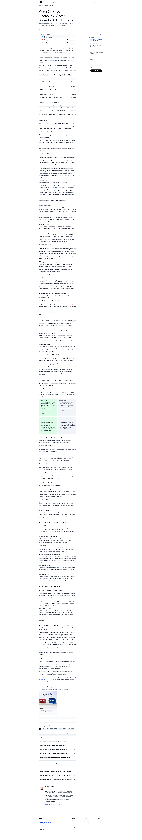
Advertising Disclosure (99, 837)
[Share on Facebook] (94, 35)
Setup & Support (71, 728)
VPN (46, 2)
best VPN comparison (52, 60)
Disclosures (86, 824)
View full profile (48, 804)
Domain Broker (58, 2)
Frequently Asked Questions (95, 62)
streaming (57, 567)
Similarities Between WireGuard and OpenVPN (96, 49)
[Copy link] (90, 35)
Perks (95, 1)
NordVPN (42, 185)
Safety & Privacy (62, 728)
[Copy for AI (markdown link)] (101, 35)
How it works (45, 728)
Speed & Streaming (53, 728)
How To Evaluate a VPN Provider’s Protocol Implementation (95, 57)
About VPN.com (100, 820)
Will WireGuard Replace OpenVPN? (96, 55)
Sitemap (99, 827)
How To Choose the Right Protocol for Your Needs (96, 53)
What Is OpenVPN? (93, 42)
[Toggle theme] (98, 2)
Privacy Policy (86, 822)
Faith (99, 824)
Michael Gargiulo (43, 29)
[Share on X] (92, 35)
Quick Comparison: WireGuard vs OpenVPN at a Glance (96, 40)
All (39, 728)
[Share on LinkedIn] (96, 35)
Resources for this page (94, 61)
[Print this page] (99, 35)
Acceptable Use (87, 827)
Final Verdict (92, 59)
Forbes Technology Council (57, 804)
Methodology (100, 822)
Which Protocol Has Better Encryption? (96, 50)
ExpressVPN (54, 187)
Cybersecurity (51, 2)
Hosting (64, 2)
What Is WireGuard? (93, 43)
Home (40, 5)
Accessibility (86, 829)
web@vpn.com (41, 828)
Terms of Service (87, 820)
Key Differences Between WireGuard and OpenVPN (96, 46)
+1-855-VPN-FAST (41, 829)
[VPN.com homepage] (41, 2)
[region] (57, 95)
